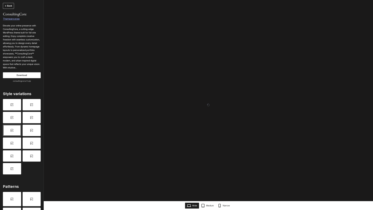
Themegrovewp (11, 18)
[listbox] (22, 136)
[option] (12, 104)
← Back (8, 6)
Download (22, 75)
